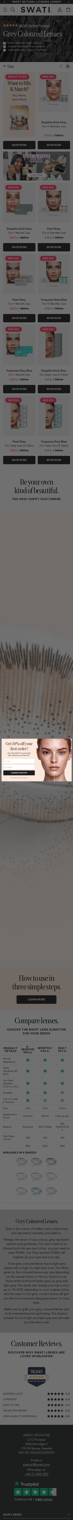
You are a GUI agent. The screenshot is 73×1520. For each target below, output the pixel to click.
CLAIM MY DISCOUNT (19, 773)
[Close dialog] (70, 740)
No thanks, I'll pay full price (19, 778)
